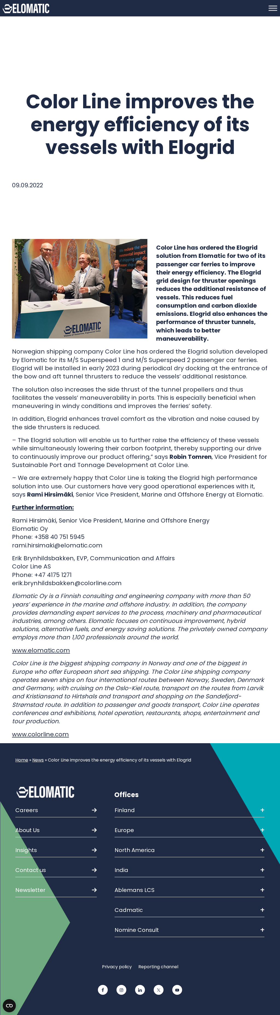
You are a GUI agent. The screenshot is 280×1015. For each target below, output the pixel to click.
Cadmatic (129, 910)
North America (135, 850)
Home (21, 760)
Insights (26, 850)
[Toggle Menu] (273, 8)
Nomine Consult (137, 930)
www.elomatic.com (41, 650)
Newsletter (30, 890)
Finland (125, 810)
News (38, 760)
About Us (27, 830)
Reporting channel (158, 967)
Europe (124, 830)
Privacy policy (117, 967)
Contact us (30, 870)
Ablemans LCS (134, 890)
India (121, 870)
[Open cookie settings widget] (9, 1005)
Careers (26, 810)
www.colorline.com (40, 734)
